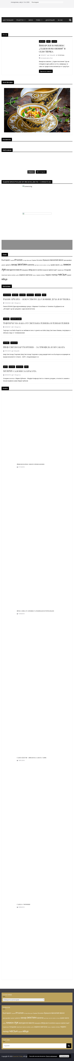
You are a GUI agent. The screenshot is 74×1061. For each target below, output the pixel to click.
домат (3, 265)
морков (45, 270)
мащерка (25, 270)
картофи (36, 265)
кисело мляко (42, 265)
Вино (31, 20)
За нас (60, 20)
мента (35, 270)
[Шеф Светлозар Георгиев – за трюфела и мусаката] (37, 339)
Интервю (22, 295)
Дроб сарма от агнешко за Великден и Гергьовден (35, 611)
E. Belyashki (52, 55)
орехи (50, 270)
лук (4, 269)
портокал (4, 275)
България (43, 58)
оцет (55, 270)
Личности (30, 295)
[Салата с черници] (9, 906)
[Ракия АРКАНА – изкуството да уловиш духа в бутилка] (37, 291)
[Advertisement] (37, 245)
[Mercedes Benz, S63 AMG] (54, 165)
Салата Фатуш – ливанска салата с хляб (31, 758)
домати (8, 265)
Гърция (12, 260)
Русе (51, 58)
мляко (40, 270)
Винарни (42, 41)
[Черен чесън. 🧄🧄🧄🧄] (54, 156)
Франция (29, 260)
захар (14, 264)
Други (5, 366)
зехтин (22, 264)
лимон (67, 264)
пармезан (60, 270)
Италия (18, 259)
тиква (34, 275)
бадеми (34, 260)
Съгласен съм (64, 1056)
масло (19, 269)
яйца (4, 279)
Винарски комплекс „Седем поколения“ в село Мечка (52, 48)
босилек (39, 260)
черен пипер (51, 274)
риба (17, 275)
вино (48, 58)
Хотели (54, 41)
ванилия (54, 260)
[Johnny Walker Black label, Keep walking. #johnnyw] (54, 160)
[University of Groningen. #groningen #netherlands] (19, 166)
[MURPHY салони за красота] (37, 363)
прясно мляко (12, 275)
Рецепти (19, 20)
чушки (69, 275)
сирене (22, 275)
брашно (46, 260)
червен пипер (40, 275)
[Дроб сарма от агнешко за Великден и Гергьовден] (9, 612)
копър (48, 265)
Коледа (24, 260)
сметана (28, 275)
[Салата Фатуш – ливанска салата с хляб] (9, 759)
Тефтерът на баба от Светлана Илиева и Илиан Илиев (36, 323)
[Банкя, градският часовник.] (19, 156)
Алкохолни (7, 295)
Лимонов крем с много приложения (30, 464)
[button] (24, 20)
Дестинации (8, 20)
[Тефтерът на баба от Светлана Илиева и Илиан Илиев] (37, 315)
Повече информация (51, 1056)
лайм (61, 265)
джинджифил (68, 260)
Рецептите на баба (16, 319)
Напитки (38, 295)
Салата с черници (23, 904)
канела (30, 264)
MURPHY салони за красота (19, 371)
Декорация (50, 20)
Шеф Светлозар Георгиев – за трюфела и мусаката (34, 347)
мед (30, 269)
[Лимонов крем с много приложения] (9, 465)
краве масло (55, 265)
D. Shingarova (17, 303)
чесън (62, 274)
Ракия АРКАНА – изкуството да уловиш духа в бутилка (36, 299)
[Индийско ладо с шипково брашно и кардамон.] (19, 159)
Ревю (38, 20)
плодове (67, 270)
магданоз (11, 269)
